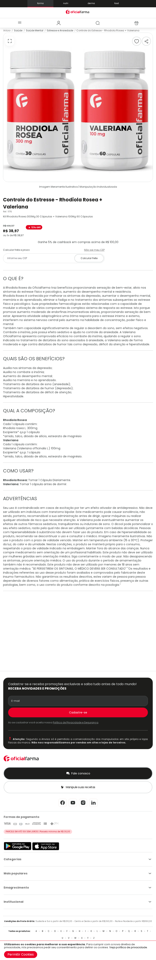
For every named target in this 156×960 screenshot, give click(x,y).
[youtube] (73, 806)
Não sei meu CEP (94, 250)
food (116, 3)
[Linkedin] (93, 806)
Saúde (18, 30)
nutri (65, 3)
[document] (78, 950)
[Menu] (19, 23)
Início (6, 30)
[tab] (59, 23)
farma (40, 3)
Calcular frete (89, 258)
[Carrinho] (136, 23)
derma (91, 3)
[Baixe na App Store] (45, 849)
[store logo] (78, 12)
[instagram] (83, 806)
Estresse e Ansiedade (60, 30)
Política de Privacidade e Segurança (75, 722)
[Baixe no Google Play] (17, 849)
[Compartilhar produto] (146, 41)
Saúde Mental (34, 30)
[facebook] (62, 806)
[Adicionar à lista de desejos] (136, 41)
